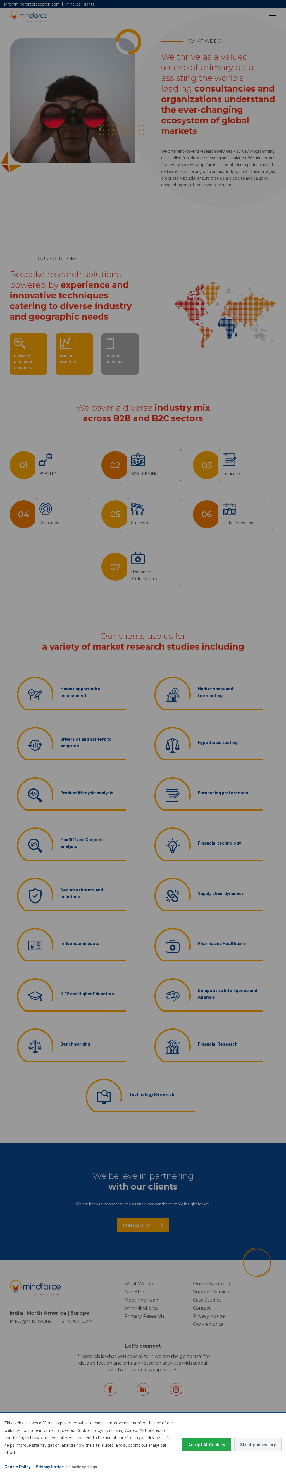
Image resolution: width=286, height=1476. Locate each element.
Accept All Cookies (206, 1444)
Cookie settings (83, 1466)
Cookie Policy (17, 1466)
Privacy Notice (50, 1466)
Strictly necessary (258, 1444)
